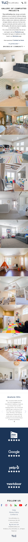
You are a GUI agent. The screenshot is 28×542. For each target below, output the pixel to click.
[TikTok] (26, 505)
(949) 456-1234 (15, 524)
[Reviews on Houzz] (14, 437)
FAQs (14, 510)
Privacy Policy (14, 512)
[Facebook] (1, 505)
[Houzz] (15, 505)
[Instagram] (6, 505)
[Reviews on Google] (14, 452)
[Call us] (22, 3)
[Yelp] (11, 505)
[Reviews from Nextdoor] (14, 484)
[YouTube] (21, 505)
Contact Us (14, 514)
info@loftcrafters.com (14, 526)
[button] (25, 411)
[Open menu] (25, 3)
